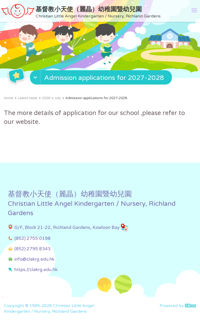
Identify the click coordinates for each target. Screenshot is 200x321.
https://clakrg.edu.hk (36, 269)
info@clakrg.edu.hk (34, 259)
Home (8, 98)
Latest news (28, 98)
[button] (101, 78)
